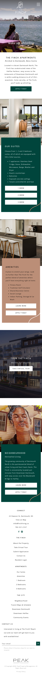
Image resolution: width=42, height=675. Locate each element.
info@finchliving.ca (21, 523)
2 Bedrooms (21, 584)
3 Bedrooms (21, 589)
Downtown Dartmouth (21, 609)
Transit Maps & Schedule (21, 605)
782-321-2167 (21, 527)
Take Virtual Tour (21, 368)
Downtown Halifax (21, 613)
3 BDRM (21, 202)
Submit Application (21, 552)
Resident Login (21, 560)
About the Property (21, 543)
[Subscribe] (38, 644)
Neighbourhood (21, 601)
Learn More (21, 306)
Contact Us (21, 556)
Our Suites (21, 572)
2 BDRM (21, 195)
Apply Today (21, 89)
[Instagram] (22, 532)
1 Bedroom (21, 580)
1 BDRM (21, 188)
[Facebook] (19, 532)
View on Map (21, 520)
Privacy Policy (21, 671)
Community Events (21, 617)
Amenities (21, 576)
